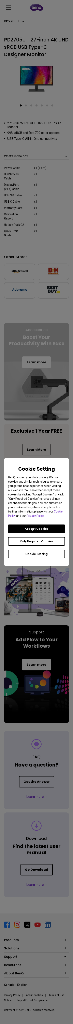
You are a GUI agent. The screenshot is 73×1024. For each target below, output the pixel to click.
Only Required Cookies (36, 541)
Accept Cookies (36, 529)
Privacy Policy (35, 515)
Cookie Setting (36, 554)
